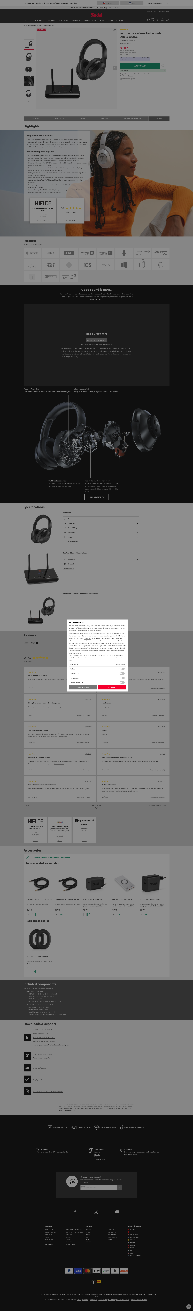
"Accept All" (89, 646)
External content (75, 682)
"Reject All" (87, 638)
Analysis (72, 669)
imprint (71, 660)
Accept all (112, 687)
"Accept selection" (74, 653)
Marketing (73, 673)
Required (73, 664)
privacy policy (114, 658)
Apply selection (83, 687)
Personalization (74, 678)
